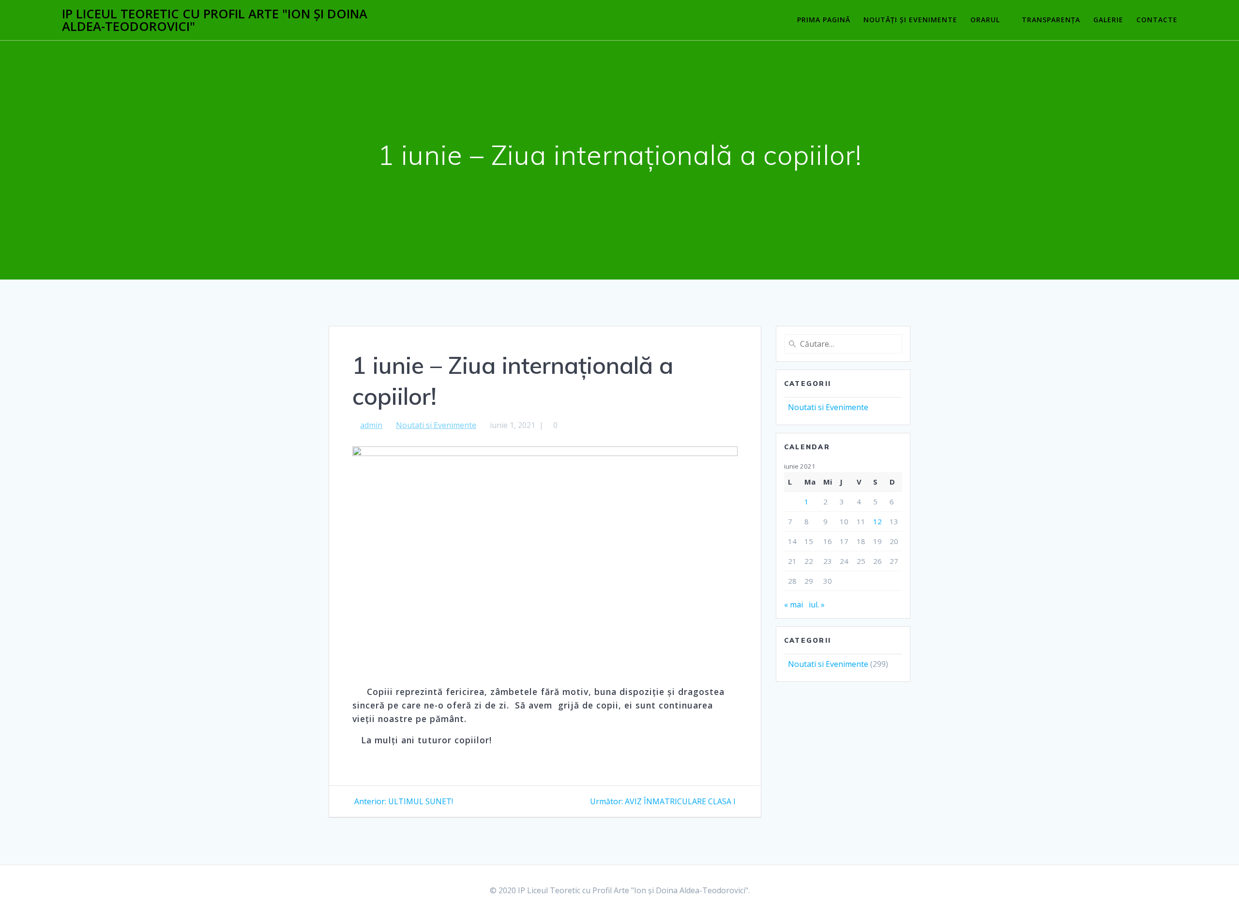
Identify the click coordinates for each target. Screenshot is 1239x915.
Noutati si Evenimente (436, 425)
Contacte (1157, 19)
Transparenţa (1051, 19)
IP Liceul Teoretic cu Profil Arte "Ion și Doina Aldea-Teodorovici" (214, 20)
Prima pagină (823, 19)
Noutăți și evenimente (910, 19)
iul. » (817, 604)
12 (877, 521)
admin (371, 425)
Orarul (985, 19)
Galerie (1108, 19)
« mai (793, 604)
